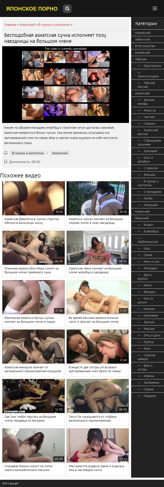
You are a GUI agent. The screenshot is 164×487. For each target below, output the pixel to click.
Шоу (147, 248)
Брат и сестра (145, 367)
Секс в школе (145, 300)
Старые (149, 389)
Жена (147, 285)
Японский (142, 218)
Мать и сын (151, 262)
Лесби (148, 198)
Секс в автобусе (145, 159)
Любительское (148, 242)
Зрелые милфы (146, 102)
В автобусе (151, 231)
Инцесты (150, 110)
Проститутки (152, 66)
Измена (149, 376)
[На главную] (32, 8)
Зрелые (149, 322)
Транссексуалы (148, 76)
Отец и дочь (152, 335)
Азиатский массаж (148, 132)
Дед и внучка (145, 277)
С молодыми (152, 192)
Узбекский (142, 39)
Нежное (149, 309)
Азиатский (60, 153)
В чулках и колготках (28, 153)
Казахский (142, 211)
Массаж (149, 329)
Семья (148, 255)
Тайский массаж (146, 85)
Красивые (151, 151)
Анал (147, 348)
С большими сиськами (149, 142)
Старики (149, 123)
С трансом (151, 168)
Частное (149, 117)
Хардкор (150, 396)
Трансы (149, 342)
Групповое (151, 315)
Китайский (142, 53)
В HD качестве (145, 46)
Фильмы (149, 175)
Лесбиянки (151, 383)
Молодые (150, 268)
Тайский (140, 59)
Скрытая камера (146, 357)
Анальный (151, 205)
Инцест (149, 225)
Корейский (143, 33)
